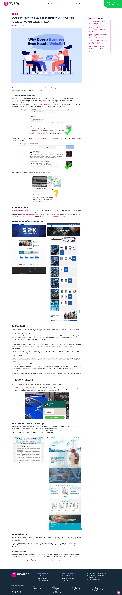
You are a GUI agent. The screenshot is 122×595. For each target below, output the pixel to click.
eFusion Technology (17, 561)
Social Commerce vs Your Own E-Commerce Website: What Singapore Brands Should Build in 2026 (98, 49)
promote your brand (69, 329)
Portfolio (64, 4)
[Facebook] (12, 592)
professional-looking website (21, 210)
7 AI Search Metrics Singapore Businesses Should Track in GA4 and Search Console (98, 23)
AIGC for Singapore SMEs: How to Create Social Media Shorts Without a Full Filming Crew (98, 42)
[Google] (15, 592)
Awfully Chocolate (43, 138)
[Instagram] (18, 592)
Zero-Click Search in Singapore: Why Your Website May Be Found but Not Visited (98, 35)
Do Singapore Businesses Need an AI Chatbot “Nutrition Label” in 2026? (98, 29)
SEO (65, 100)
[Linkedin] (20, 592)
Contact (79, 4)
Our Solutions (52, 4)
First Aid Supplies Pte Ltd (44, 104)
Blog (71, 4)
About (42, 4)
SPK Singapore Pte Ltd (32, 215)
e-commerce (55, 216)
